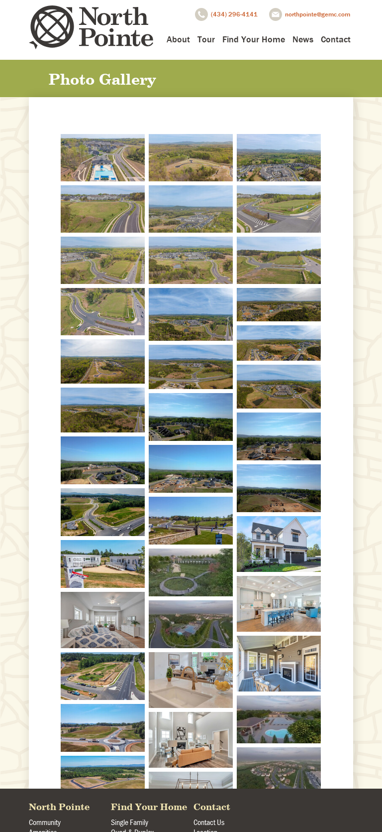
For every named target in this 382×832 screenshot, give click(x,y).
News (302, 39)
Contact (336, 39)
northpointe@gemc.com (317, 14)
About (178, 39)
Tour (206, 39)
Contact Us (208, 822)
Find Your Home (253, 39)
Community (45, 822)
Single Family (129, 822)
